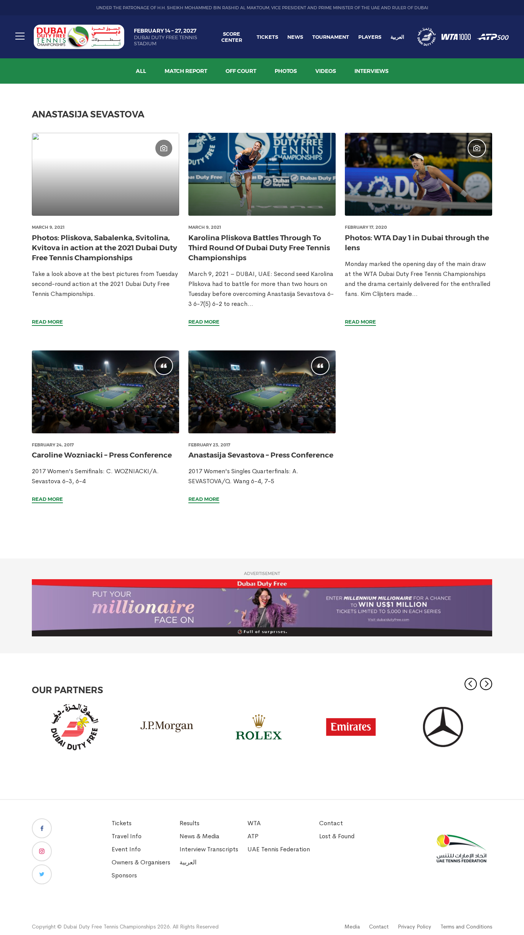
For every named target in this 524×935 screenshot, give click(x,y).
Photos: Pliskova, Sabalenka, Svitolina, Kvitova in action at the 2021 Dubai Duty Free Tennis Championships (104, 247)
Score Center (231, 37)
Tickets (267, 37)
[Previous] (471, 684)
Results (189, 823)
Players (369, 37)
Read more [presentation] (47, 322)
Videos (325, 71)
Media (352, 926)
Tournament (330, 37)
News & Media (199, 836)
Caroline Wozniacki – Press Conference (102, 455)
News (295, 37)
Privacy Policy (414, 926)
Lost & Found (336, 836)
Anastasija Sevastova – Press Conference (260, 455)
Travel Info (127, 836)
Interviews (371, 71)
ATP (253, 836)
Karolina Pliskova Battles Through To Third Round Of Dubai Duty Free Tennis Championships (259, 247)
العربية (397, 37)
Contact (331, 823)
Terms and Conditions (466, 926)
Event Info (126, 849)
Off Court (241, 71)
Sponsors (124, 875)
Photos (286, 71)
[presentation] (105, 174)
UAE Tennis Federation (278, 849)
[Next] (486, 684)
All (141, 71)
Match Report (186, 71)
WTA (254, 823)
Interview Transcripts (209, 849)
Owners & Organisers (141, 862)
